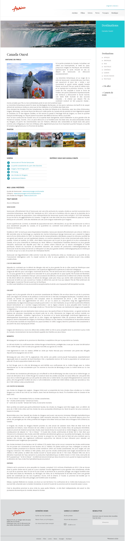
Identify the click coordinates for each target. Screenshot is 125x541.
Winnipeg (14, 172)
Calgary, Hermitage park (20, 169)
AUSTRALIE (107, 67)
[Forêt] (23, 136)
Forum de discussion (70, 519)
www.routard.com (30, 196)
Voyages (105, 13)
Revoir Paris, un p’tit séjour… (44, 519)
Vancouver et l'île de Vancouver (22, 163)
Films (83, 13)
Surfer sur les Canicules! (43, 516)
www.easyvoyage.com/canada (33, 191)
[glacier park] (68, 136)
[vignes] (68, 143)
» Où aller (106, 86)
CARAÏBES (107, 70)
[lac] (79, 136)
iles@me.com (72, 525)
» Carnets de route (107, 93)
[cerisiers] (46, 136)
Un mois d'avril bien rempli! (44, 523)
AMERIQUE (107, 61)
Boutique (115, 13)
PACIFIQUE (107, 79)
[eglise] (35, 143)
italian (115, 6)
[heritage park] (12, 143)
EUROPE (106, 73)
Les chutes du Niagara (19, 175)
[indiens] (57, 136)
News (97, 13)
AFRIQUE (106, 58)
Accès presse (68, 516)
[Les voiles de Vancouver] (12, 136)
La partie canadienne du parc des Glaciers (26, 166)
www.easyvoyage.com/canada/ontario (27, 194)
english (109, 6)
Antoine (18, 11)
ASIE (105, 64)
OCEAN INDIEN (108, 76)
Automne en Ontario (18, 178)
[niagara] (46, 143)
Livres (90, 13)
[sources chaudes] (35, 136)
